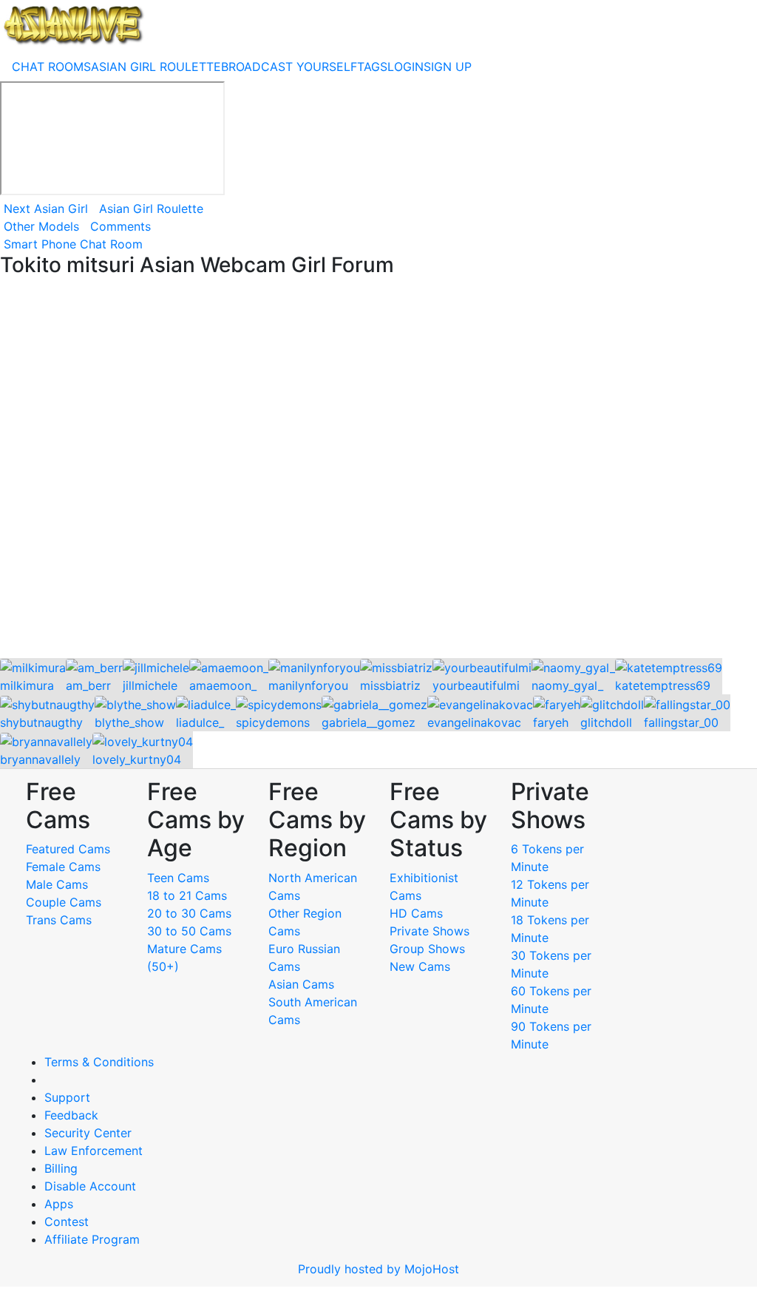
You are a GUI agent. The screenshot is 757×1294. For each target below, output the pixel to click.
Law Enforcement (93, 1150)
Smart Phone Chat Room (73, 244)
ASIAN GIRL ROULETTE (156, 66)
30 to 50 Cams (189, 931)
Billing (61, 1168)
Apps (58, 1203)
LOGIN (405, 66)
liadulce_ (200, 722)
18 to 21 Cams (187, 895)
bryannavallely (40, 759)
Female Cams (63, 866)
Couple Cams (63, 902)
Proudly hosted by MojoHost (378, 1268)
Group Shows (427, 948)
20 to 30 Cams (189, 913)
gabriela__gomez (368, 722)
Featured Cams (68, 848)
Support (67, 1097)
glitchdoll (606, 722)
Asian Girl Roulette (151, 208)
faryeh (550, 722)
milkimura (27, 685)
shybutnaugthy (41, 722)
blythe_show (129, 722)
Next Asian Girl (46, 208)
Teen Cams (178, 877)
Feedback (71, 1115)
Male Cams (57, 884)
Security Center (88, 1132)
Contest (66, 1221)
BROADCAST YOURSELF (289, 66)
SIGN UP (448, 66)
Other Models (41, 226)
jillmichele (150, 685)
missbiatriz (390, 685)
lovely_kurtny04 (136, 759)
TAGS (372, 66)
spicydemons (273, 722)
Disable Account (90, 1186)
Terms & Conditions (99, 1061)
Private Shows (429, 931)
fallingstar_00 (681, 722)
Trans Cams (59, 919)
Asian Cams (301, 984)
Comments (120, 226)
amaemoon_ (223, 685)
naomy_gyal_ (567, 685)
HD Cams (416, 913)
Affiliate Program (93, 1239)
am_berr (88, 685)
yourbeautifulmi (476, 685)
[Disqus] (378, 469)
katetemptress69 (662, 685)
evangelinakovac (474, 722)
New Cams (420, 966)
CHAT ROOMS (51, 66)
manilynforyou (308, 685)
